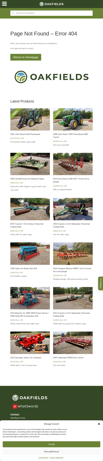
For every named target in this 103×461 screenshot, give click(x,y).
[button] (99, 424)
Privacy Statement (56, 458)
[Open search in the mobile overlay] (51, 13)
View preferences (51, 451)
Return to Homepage (25, 57)
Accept (51, 444)
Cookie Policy (44, 458)
